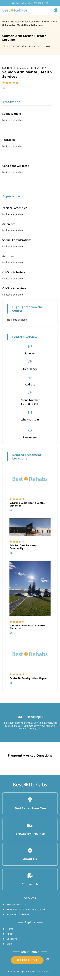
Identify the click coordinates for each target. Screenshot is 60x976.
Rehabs (15, 21)
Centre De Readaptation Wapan (28, 678)
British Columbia (31, 21)
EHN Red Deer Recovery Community (23, 547)
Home (5, 21)
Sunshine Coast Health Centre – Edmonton (28, 504)
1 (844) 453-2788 (35, 3)
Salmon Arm (48, 21)
